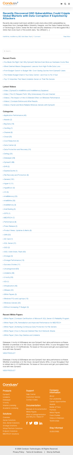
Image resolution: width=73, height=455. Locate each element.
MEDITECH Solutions (11, 434)
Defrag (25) (8, 154)
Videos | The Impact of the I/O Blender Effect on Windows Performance (32, 98)
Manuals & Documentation (36, 409)
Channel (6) (8, 132)
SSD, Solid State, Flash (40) (15, 252)
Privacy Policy (18, 452)
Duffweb (56, 452)
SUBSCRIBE (54, 431)
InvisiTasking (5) (10, 209)
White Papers (31, 412)
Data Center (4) (10, 145)
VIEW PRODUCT (9, 353)
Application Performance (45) (15, 115)
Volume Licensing (9, 405)
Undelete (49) (9, 273)
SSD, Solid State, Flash (25, 36)
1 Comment (36, 36)
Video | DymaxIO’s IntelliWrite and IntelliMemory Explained (26, 90)
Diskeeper (7, 400)
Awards (52, 404)
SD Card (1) (8, 239)
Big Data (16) (9, 124)
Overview (6, 417)
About (52, 396)
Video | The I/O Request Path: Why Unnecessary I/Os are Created (29, 94)
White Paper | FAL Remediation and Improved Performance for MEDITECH (32, 323)
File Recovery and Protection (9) (16, 175)
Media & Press (55, 407)
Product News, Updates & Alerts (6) (17, 230)
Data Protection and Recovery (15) (17, 149)
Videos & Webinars (57, 418)
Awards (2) (8, 120)
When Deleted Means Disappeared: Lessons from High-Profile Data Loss (32, 66)
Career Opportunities (58, 402)
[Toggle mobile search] (65, 4)
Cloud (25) (8, 137)
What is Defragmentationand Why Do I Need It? (36, 416)
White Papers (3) (10, 294)
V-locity (6, 403)
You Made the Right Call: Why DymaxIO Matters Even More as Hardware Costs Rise (36, 62)
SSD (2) (7, 247)
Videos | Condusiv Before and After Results (21, 101)
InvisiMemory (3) (10, 205)
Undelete (6, 397)
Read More (66, 36)
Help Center (30, 394)
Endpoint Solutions (10, 431)
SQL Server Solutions (11, 423)
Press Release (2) (10, 226)
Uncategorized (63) (11, 269)
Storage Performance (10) (14, 260)
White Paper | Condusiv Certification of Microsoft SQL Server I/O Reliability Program (36, 318)
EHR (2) (7, 166)
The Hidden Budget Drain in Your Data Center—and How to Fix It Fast (31, 75)
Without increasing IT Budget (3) (16, 307)
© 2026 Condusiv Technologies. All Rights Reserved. (36, 449)
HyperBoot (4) (9, 188)
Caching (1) (8, 128)
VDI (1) (6, 282)
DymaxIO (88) (9, 162)
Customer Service (33, 397)
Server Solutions (9, 420)
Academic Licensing (10, 408)
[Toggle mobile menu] (69, 4)
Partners (53, 410)
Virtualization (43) (10, 286)
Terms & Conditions (34, 452)
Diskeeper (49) (9, 158)
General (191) (9, 179)
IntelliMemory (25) (10, 196)
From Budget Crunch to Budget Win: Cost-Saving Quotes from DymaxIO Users (34, 71)
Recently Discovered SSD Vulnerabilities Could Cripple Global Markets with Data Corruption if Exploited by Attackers (36, 16)
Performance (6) (10, 222)
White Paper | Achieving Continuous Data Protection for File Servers (30, 327)
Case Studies (55, 415)
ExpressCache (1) (10, 171)
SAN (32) (7, 235)
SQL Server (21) (10, 243)
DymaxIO (6, 394)
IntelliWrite (6, 36)
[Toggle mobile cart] (61, 4)
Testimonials (54, 421)
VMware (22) (8, 290)
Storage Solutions (10, 426)
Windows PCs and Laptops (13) (16, 299)
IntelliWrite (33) (9, 201)
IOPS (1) (7, 213)
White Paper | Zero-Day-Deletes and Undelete (22, 335)
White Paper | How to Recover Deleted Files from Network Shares (29, 331)
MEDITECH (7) (9, 218)
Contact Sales (32, 400)
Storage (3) (8, 256)
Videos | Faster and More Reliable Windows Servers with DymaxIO (29, 105)
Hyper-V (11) (8, 184)
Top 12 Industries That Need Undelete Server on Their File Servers (29, 79)
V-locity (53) (8, 277)
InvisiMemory (14, 36)
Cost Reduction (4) (11, 141)
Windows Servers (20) (12, 303)
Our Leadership (55, 399)
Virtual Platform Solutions (13, 428)
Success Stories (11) (12, 264)
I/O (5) (6, 192)
